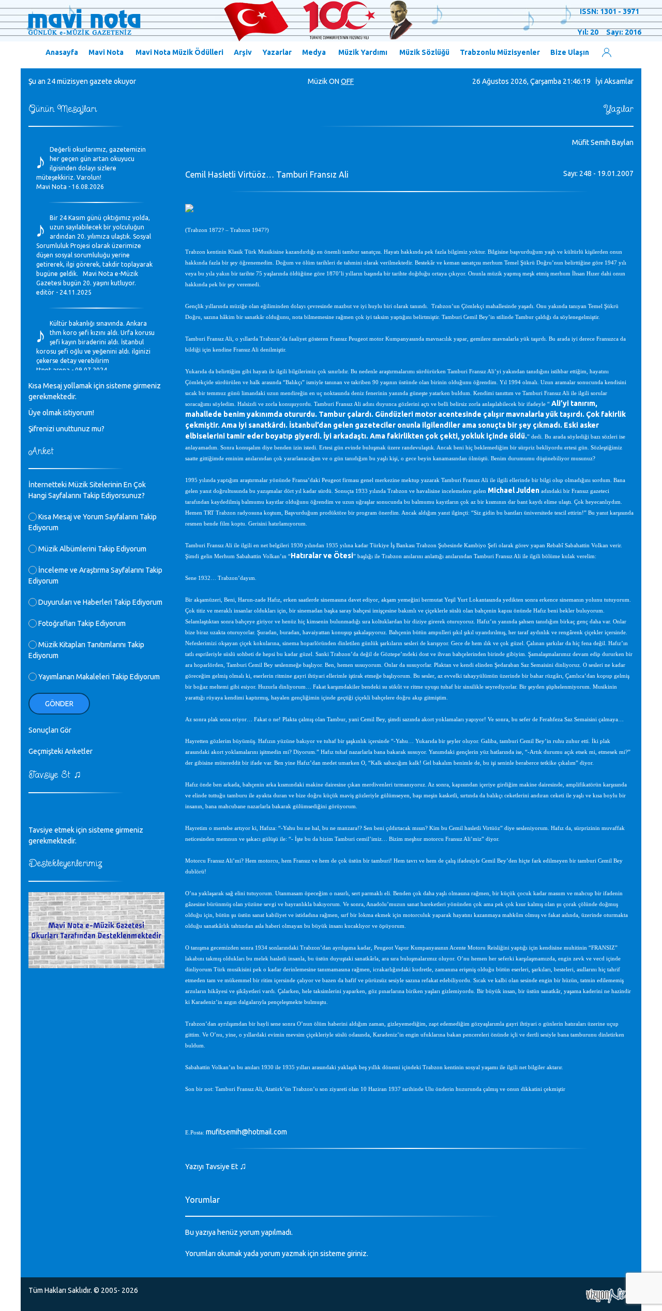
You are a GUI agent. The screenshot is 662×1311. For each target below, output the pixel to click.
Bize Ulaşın (569, 52)
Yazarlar (277, 52)
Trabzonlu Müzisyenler (500, 52)
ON (334, 81)
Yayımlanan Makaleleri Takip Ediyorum (98, 677)
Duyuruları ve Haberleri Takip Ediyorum (99, 602)
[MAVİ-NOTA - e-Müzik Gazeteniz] (220, 21)
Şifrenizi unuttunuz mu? (66, 429)
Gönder (59, 704)
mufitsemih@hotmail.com (246, 1132)
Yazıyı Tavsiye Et (216, 1166)
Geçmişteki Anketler (60, 751)
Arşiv (243, 52)
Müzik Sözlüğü (424, 52)
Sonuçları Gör (49, 730)
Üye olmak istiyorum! (61, 413)
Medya (314, 52)
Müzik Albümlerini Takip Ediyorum (91, 549)
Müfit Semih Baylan (603, 142)
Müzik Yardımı (362, 52)
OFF (347, 81)
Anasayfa (62, 52)
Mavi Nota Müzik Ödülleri (179, 52)
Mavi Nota (106, 52)
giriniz (357, 1253)
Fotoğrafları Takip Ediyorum (81, 623)
